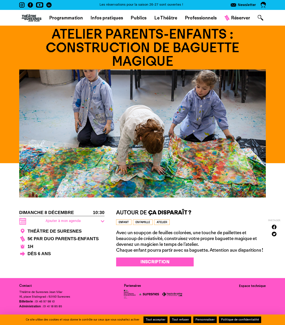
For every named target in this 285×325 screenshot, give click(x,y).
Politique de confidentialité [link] (240, 319)
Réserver (240, 18)
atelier (162, 222)
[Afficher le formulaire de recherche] (260, 18)
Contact (25, 285)
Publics (139, 18)
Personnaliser (205, 319)
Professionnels (201, 18)
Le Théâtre (165, 18)
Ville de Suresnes (149, 294)
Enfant (124, 222)
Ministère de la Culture (130, 294)
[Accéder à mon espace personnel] (263, 5)
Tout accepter (155, 319)
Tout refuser (180, 319)
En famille (143, 222)
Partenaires (132, 285)
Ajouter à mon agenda (63, 221)
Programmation (66, 18)
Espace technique (252, 286)
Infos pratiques (107, 18)
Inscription (154, 261)
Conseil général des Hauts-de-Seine (172, 294)
